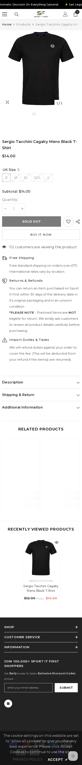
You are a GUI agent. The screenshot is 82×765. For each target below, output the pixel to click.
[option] (41, 69)
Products (23, 24)
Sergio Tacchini (41, 580)
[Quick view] (56, 542)
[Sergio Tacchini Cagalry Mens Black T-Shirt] (41, 558)
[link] (21, 498)
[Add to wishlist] (68, 221)
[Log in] (65, 14)
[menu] (4, 14)
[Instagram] (8, 704)
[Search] (16, 14)
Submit (66, 688)
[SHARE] (77, 222)
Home (7, 24)
